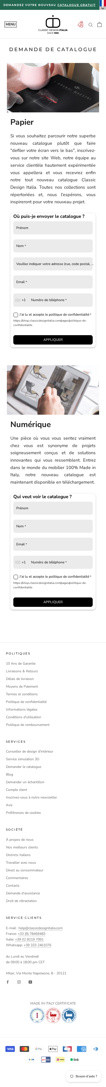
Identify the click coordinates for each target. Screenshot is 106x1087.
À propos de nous (20, 839)
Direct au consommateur (24, 870)
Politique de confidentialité (26, 701)
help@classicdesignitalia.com (40, 928)
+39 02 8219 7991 (29, 939)
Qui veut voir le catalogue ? (42, 496)
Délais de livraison (20, 679)
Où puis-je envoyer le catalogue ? (49, 216)
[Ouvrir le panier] (99, 24)
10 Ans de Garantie (20, 663)
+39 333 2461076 (37, 945)
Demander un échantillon (25, 782)
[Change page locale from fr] (103, 5)
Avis (9, 805)
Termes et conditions (22, 694)
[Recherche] (90, 24)
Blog (9, 774)
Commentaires (17, 878)
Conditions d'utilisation (23, 717)
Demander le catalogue (23, 766)
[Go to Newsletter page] (80, 25)
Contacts (12, 885)
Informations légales (21, 709)
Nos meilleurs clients (22, 847)
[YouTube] (30, 981)
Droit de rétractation (21, 901)
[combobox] (21, 300)
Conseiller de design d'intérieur (29, 751)
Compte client (16, 789)
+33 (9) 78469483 (31, 933)
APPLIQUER (53, 339)
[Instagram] (19, 981)
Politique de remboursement (28, 724)
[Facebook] (7, 981)
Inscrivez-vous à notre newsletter (31, 797)
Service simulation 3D (22, 759)
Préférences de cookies (23, 812)
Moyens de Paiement (22, 686)
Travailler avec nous (21, 862)
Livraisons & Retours (22, 671)
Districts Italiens (18, 855)
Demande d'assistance (23, 893)
